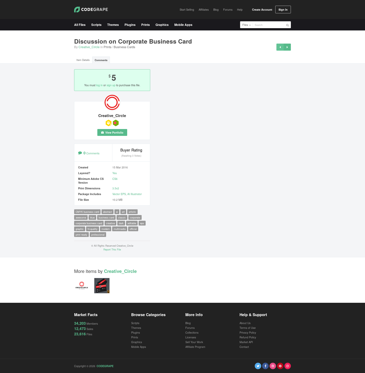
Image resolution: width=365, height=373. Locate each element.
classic (122, 217)
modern (106, 229)
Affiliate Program (195, 347)
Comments (101, 60)
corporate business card (89, 223)
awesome (81, 217)
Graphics (136, 342)
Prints (107, 47)
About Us (245, 323)
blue (92, 217)
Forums (190, 328)
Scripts (135, 323)
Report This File (112, 249)
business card (106, 217)
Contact (244, 347)
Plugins (135, 332)
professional (98, 234)
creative (110, 223)
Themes (136, 328)
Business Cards (124, 47)
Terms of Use (248, 328)
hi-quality (93, 229)
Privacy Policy (248, 332)
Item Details (83, 60)
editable (132, 223)
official (133, 229)
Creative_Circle (89, 47)
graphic (80, 229)
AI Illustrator (134, 194)
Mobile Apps (138, 347)
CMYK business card (87, 212)
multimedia (120, 229)
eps (142, 223)
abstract (107, 212)
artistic (132, 212)
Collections (191, 332)
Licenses (190, 337)
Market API (246, 342)
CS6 (114, 179)
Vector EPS (119, 194)
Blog (188, 323)
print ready (81, 234)
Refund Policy (248, 337)
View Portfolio (114, 132)
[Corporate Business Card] (280, 47)
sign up (111, 85)
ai (117, 212)
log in (99, 85)
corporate (135, 217)
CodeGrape (105, 366)
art (123, 212)
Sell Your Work (194, 342)
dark (121, 223)
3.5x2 (115, 188)
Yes (114, 173)
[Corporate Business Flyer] (287, 47)
